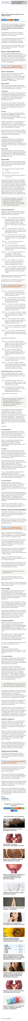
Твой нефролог (5, 2)
